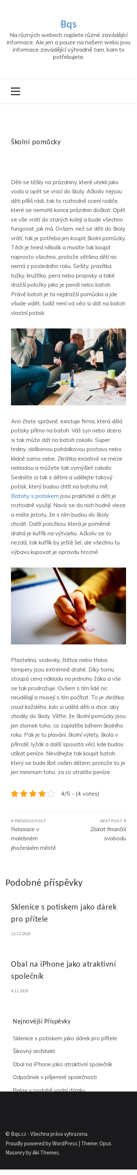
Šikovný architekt (34, 1051)
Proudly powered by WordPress (42, 1143)
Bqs (69, 24)
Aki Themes (46, 1152)
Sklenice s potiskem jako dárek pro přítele (65, 1038)
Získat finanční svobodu (108, 834)
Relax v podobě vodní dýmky (49, 1090)
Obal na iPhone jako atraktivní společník (62, 1064)
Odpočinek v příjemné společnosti (55, 1077)
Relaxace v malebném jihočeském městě (33, 838)
